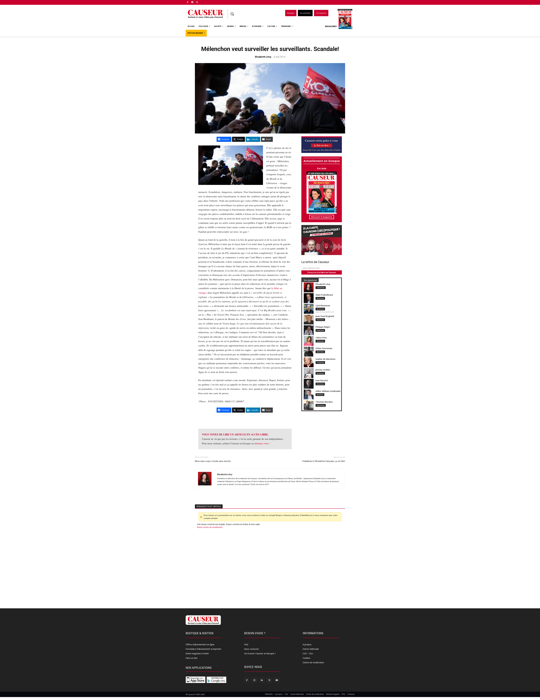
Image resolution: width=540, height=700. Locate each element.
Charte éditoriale (311, 648)
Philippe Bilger (323, 327)
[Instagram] (254, 680)
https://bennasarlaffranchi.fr (325, 312)
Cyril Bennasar (323, 305)
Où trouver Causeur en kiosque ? (260, 653)
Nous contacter (251, 648)
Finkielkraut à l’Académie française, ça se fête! (323, 461)
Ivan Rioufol (322, 380)
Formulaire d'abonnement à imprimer (203, 648)
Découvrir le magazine (321, 217)
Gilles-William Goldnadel (328, 391)
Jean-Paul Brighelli (325, 316)
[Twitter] (197, 2)
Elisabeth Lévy (263, 56)
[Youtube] (277, 680)
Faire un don (191, 657)
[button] (232, 14)
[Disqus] (270, 567)
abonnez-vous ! (262, 443)
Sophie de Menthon (325, 359)
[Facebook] (188, 2)
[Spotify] (192, 2)
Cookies (306, 657)
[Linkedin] (262, 680)
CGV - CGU (308, 653)
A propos (307, 644)
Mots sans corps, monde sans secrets (213, 461)
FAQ (246, 644)
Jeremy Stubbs (323, 369)
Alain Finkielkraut (324, 294)
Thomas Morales (324, 401)
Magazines (331, 26)
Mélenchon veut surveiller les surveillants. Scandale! (270, 48)
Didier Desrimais (324, 348)
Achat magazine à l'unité (197, 653)
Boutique (204, 1)
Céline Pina (321, 337)
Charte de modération (313, 662)
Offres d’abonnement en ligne (200, 644)
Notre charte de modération (210, 527)
